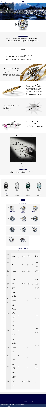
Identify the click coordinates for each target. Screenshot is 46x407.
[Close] (45, 405)
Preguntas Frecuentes (25, 401)
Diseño (15, 400)
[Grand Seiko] (23, 1)
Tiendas (33, 401)
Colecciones (5, 2)
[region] (23, 405)
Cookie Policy (9, 406)
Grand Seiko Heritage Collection (8, 401)
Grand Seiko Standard (23, 169)
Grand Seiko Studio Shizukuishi (23, 36)
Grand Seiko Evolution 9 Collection (9, 400)
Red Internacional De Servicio (26, 400)
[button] (1, 188)
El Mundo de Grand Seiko (11, 2)
